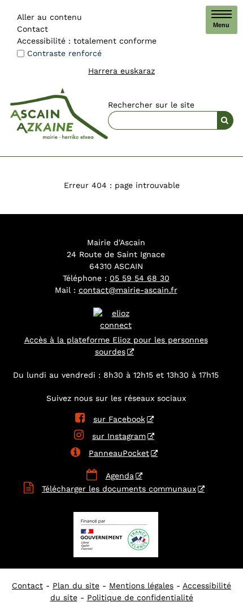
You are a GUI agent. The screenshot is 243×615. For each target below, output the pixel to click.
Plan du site (76, 585)
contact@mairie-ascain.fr (128, 289)
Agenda (120, 475)
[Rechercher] (225, 120)
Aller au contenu (49, 17)
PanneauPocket (110, 453)
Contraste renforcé (64, 53)
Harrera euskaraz (121, 70)
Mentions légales (141, 585)
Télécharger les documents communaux (119, 488)
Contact (32, 28)
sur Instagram (110, 436)
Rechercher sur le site (151, 104)
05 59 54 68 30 (140, 278)
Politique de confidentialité (140, 597)
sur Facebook (110, 419)
